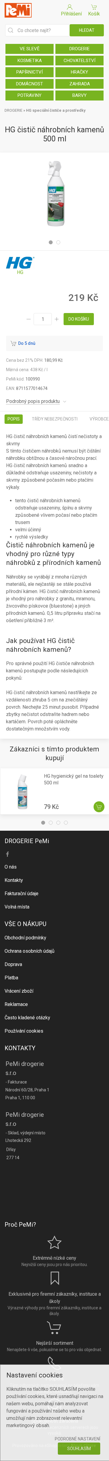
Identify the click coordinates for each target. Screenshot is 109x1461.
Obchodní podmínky (25, 938)
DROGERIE (79, 48)
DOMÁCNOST (29, 84)
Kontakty (14, 880)
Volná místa (17, 907)
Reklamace (16, 1004)
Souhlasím (79, 1448)
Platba (11, 978)
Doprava (13, 964)
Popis (14, 419)
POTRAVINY (29, 95)
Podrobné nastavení (77, 1438)
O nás (11, 867)
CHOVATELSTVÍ (79, 60)
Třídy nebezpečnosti (55, 419)
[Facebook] (8, 854)
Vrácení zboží (19, 991)
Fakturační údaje (21, 893)
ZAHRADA (79, 84)
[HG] (20, 266)
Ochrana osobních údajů (29, 951)
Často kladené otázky (27, 1018)
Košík (94, 14)
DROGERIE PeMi (27, 841)
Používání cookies (24, 1031)
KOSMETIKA (30, 60)
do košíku (78, 319)
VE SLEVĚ (30, 48)
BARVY (79, 95)
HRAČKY (79, 72)
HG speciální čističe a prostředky (55, 110)
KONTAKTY (20, 1048)
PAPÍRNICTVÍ (29, 72)
